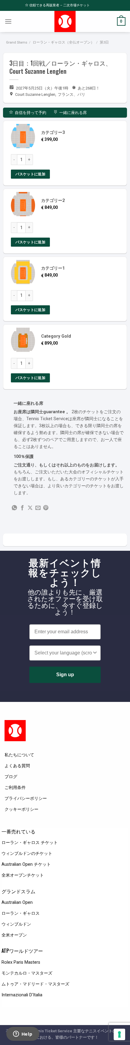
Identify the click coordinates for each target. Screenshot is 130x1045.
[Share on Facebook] (22, 508)
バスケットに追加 (30, 174)
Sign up (65, 674)
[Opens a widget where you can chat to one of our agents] (22, 1034)
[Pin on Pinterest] (45, 508)
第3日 (104, 42)
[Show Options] (95, 653)
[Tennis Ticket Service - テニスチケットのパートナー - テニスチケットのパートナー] (65, 21)
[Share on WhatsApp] (14, 508)
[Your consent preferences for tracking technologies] (119, 1034)
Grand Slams (16, 42)
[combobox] (63, 653)
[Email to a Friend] (38, 508)
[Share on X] (30, 508)
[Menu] (8, 21)
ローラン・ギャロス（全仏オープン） (63, 42)
